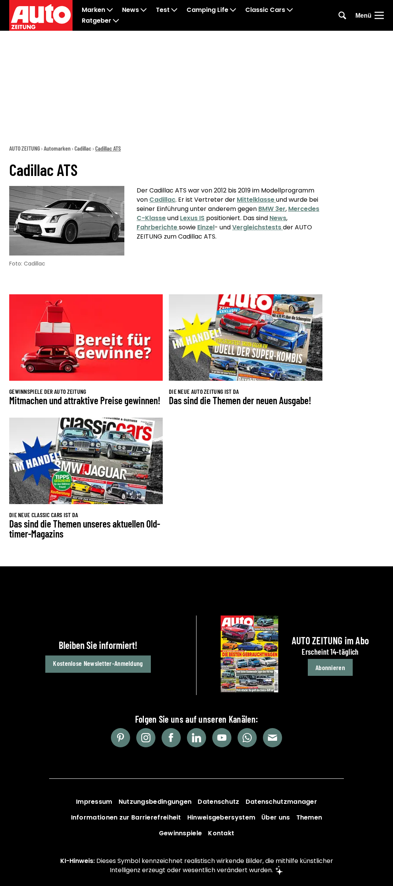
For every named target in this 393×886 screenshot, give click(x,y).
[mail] (272, 737)
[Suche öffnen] (342, 15)
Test (163, 10)
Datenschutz (218, 801)
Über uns (275, 817)
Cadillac (82, 148)
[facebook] (171, 737)
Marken (93, 10)
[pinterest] (120, 737)
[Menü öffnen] (379, 15)
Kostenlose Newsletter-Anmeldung (98, 663)
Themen (309, 817)
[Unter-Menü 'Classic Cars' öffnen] (290, 10)
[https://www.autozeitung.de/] (41, 15)
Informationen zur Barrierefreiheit (126, 817)
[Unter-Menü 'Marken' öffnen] (110, 10)
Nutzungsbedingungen (155, 801)
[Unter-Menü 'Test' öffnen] (174, 10)
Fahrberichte (158, 227)
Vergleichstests (257, 227)
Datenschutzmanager (281, 801)
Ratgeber (96, 21)
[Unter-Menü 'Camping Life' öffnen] (233, 10)
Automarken (57, 148)
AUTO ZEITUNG (24, 148)
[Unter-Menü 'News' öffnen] (143, 10)
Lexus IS (192, 218)
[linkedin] (196, 737)
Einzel (206, 227)
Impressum (94, 801)
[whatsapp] (247, 737)
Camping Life (207, 10)
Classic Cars (265, 10)
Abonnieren (330, 667)
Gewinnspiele (180, 833)
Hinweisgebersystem (221, 817)
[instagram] (145, 737)
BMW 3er (272, 208)
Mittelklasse (256, 199)
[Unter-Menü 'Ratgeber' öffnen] (116, 20)
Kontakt (221, 833)
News (130, 10)
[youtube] (221, 737)
